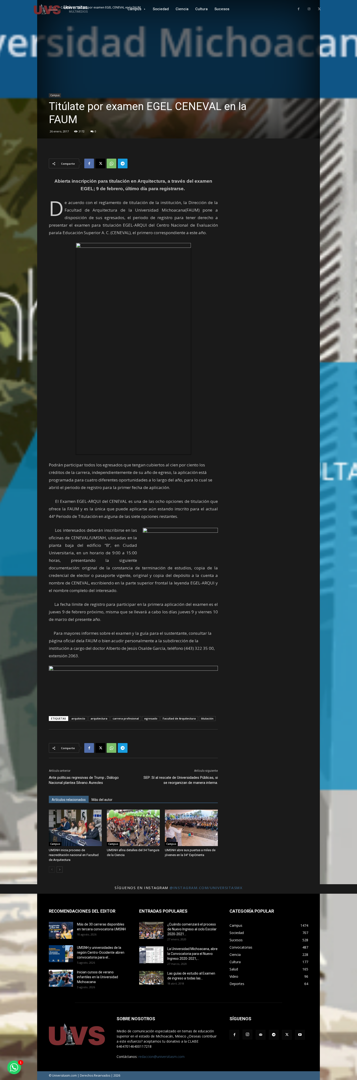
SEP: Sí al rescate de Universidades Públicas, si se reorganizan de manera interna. (181, 780)
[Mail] (260, 1035)
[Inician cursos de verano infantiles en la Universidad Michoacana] (61, 978)
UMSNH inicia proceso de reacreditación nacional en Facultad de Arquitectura (74, 855)
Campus (55, 95)
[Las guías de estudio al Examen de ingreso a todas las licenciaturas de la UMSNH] (151, 978)
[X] (319, 9)
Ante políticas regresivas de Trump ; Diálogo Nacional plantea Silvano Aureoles (84, 780)
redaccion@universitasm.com (161, 1056)
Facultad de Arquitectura (179, 718)
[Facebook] (299, 9)
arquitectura (99, 718)
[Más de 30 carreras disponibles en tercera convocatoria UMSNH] (61, 930)
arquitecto (78, 718)
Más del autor (102, 800)
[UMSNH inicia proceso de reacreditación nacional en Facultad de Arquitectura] (75, 828)
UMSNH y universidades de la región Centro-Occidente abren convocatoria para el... (100, 952)
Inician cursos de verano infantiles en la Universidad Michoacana (97, 977)
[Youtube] (300, 1035)
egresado (150, 718)
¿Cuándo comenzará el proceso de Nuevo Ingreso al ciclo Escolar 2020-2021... (192, 929)
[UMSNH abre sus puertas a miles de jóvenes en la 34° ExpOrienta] (191, 828)
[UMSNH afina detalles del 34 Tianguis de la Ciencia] (133, 828)
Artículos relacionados (69, 800)
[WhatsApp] (111, 163)
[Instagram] (309, 9)
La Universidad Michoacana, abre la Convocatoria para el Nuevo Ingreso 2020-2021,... (192, 953)
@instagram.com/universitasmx (206, 887)
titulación (207, 718)
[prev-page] (52, 869)
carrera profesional (126, 718)
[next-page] (60, 869)
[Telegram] (123, 163)
